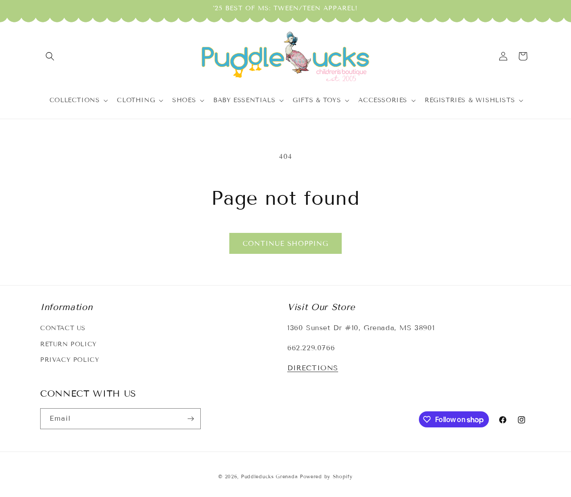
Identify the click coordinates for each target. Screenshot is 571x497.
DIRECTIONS (312, 368)
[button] (50, 56)
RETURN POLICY (68, 344)
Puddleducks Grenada (269, 476)
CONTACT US (63, 328)
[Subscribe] (190, 418)
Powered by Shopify (326, 476)
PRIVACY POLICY (69, 360)
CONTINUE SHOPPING (285, 244)
